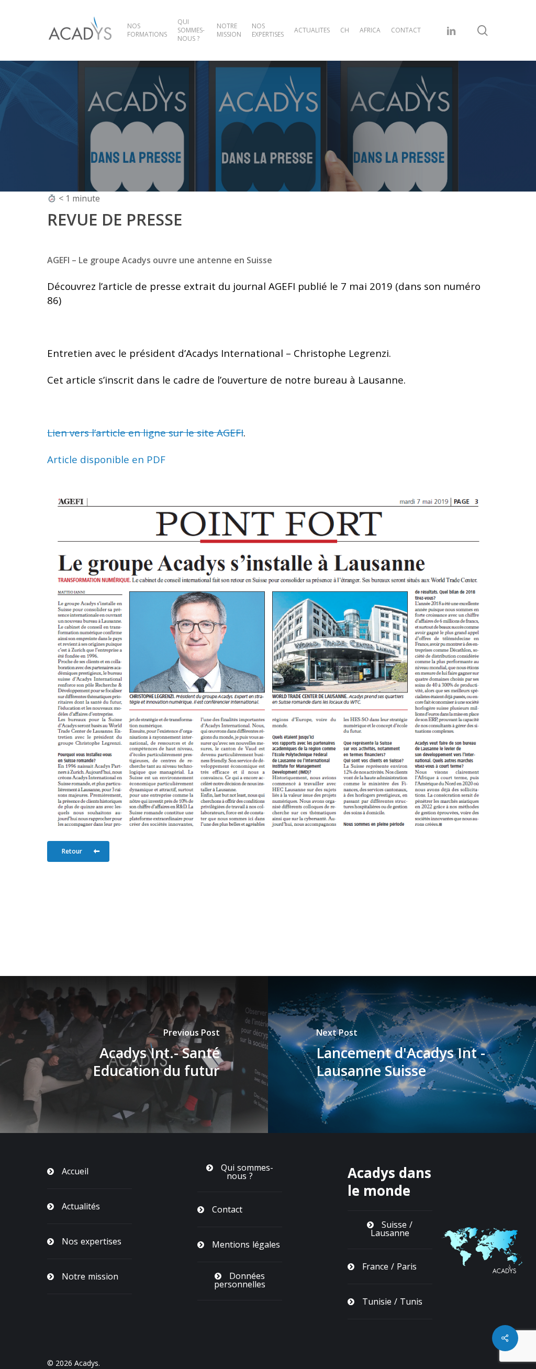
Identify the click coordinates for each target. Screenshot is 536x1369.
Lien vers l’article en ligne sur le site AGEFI (145, 432)
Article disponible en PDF (106, 459)
